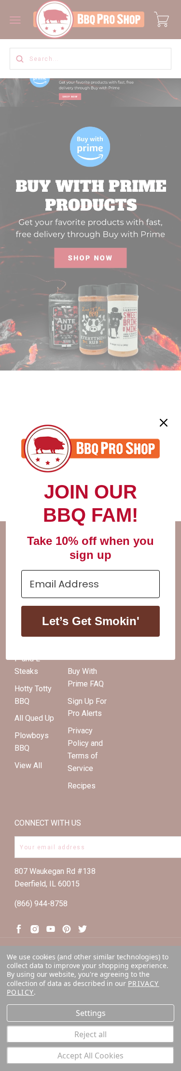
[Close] (163, 422)
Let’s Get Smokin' (90, 621)
